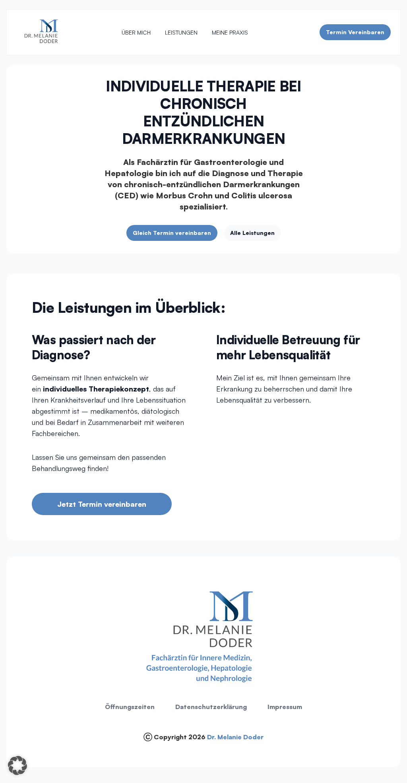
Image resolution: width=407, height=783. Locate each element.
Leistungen (181, 32)
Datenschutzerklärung (211, 707)
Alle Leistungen (252, 232)
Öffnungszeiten (130, 707)
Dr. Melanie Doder (235, 737)
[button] (17, 765)
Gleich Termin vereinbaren (172, 232)
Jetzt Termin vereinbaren (101, 504)
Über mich (136, 32)
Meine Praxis (230, 32)
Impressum (284, 707)
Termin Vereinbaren (355, 32)
